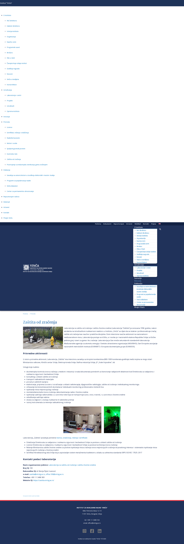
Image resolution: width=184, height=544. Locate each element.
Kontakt (6, 212)
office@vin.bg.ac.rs (94, 523)
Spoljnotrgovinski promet (16, 148)
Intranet (6, 207)
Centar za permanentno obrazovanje (20, 191)
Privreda (6, 122)
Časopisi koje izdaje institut (17, 63)
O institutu (7, 15)
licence (59, 438)
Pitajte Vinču (7, 218)
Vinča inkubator (12, 186)
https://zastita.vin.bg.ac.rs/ (43, 480)
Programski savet (13, 47)
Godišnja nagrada (13, 69)
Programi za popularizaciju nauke (19, 180)
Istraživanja (7, 90)
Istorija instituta (12, 31)
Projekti (10, 101)
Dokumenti (107, 224)
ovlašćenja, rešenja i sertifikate (75, 438)
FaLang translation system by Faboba (31, 495)
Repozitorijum (119, 224)
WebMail (138, 224)
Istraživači (10, 106)
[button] (159, 229)
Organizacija (11, 37)
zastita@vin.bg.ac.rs (37, 474)
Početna (98, 224)
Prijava (153, 224)
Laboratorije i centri (14, 95)
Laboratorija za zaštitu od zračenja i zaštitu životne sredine (72, 465)
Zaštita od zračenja (14, 159)
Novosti (10, 74)
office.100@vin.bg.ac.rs (55, 474)
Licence (9, 127)
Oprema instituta (13, 111)
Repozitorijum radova (11, 196)
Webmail (6, 202)
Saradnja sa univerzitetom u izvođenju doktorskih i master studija (31, 175)
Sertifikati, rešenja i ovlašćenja (18, 132)
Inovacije (6, 116)
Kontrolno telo (12, 154)
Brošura (10, 53)
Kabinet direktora (13, 26)
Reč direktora (12, 21)
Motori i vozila (12, 143)
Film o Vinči (11, 58)
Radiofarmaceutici (13, 138)
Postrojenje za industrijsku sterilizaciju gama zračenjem (27, 164)
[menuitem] (139, 227)
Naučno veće (11, 42)
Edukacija (6, 170)
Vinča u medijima (13, 79)
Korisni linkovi (12, 85)
